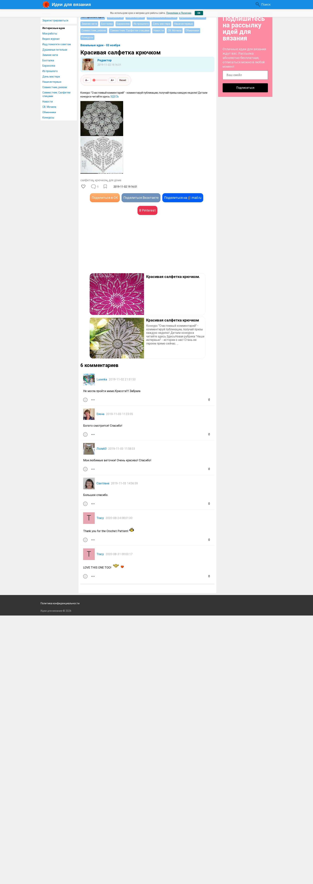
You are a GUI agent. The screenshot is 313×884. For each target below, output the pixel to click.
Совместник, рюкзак (54, 87)
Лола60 (102, 448)
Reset (122, 80)
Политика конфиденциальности (60, 603)
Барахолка (48, 65)
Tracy (100, 518)
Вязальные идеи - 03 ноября (100, 45)
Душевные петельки (54, 49)
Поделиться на (182, 198)
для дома (115, 180)
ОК (198, 13)
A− (87, 80)
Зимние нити (50, 55)
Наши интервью (51, 81)
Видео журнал (51, 38)
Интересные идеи (53, 28)
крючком (101, 180)
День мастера (51, 76)
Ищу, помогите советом (56, 44)
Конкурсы (48, 117)
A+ (112, 80)
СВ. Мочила (49, 106)
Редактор (104, 60)
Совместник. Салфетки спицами (56, 94)
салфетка (86, 180)
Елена (100, 414)
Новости (47, 101)
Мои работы (49, 33)
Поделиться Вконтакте (141, 198)
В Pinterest (147, 210)
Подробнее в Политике (178, 13)
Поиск (266, 4)
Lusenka (102, 379)
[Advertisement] (114, 249)
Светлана (103, 483)
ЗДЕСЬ (114, 96)
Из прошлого (50, 71)
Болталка (48, 60)
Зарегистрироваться (55, 20)
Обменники (49, 112)
